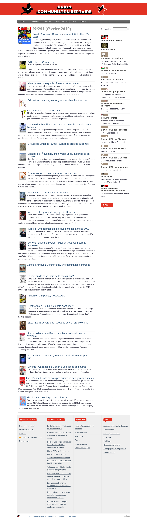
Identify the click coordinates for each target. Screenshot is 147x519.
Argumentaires (81, 444)
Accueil (23, 21)
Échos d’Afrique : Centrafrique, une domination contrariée (58, 264)
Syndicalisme (108, 453)
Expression (35, 21)
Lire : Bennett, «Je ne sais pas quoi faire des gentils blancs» (60, 378)
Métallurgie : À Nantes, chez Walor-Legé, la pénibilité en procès (59, 155)
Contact (84, 21)
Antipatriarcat (108, 430)
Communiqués (81, 433)
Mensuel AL (57, 34)
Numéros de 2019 (71, 34)
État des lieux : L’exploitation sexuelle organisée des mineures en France (58, 495)
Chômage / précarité (111, 434)
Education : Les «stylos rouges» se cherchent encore (57, 100)
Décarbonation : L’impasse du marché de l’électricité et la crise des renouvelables (59, 476)
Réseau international (111, 445)
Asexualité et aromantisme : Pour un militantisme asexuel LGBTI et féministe (59, 460)
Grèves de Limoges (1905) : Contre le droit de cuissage (58, 143)
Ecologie (107, 437)
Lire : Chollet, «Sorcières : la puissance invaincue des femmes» (57, 334)
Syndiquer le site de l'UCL (31, 437)
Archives (48, 21)
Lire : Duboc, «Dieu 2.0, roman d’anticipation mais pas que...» (57, 356)
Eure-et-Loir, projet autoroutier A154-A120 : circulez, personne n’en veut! (59, 444)
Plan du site (24, 441)
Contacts (22, 434)
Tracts (77, 440)
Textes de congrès (82, 448)
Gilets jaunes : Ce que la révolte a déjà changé (53, 83)
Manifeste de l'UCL (27, 430)
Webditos (79, 436)
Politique (107, 441)
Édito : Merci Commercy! (41, 62)
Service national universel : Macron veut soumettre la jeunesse (57, 244)
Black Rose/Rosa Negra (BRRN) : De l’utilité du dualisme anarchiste (57, 504)
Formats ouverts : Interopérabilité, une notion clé (54, 173)
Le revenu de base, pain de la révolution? (51, 276)
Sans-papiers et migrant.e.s (114, 449)
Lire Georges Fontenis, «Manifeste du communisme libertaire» (59, 485)
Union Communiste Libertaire (32, 516)
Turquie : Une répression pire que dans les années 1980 (58, 228)
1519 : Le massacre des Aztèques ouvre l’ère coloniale (58, 322)
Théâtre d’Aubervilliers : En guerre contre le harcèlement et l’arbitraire (59, 125)
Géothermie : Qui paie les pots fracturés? (51, 306)
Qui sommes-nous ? (27, 426)
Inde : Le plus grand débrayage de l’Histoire (52, 212)
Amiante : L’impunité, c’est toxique (46, 295)
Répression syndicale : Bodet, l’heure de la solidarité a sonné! (59, 435)
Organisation (61, 21)
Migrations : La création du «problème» (49, 192)
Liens (74, 21)
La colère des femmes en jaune (44, 110)
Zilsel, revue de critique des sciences (47, 397)
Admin (127, 516)
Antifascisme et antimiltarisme (115, 426)
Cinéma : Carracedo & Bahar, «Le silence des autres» (58, 366)
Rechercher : (106, 29)
